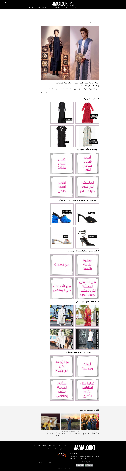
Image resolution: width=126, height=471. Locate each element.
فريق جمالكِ (48, 462)
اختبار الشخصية (42, 7)
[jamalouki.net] (63, 3)
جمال (86, 7)
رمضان (31, 7)
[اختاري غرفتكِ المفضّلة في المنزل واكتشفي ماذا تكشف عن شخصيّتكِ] (50, 422)
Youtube (73, 459)
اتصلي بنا (64, 462)
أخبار (66, 7)
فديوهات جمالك (42, 445)
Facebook (88, 457)
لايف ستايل (56, 7)
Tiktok (79, 459)
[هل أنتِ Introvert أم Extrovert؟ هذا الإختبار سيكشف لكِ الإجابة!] (70, 422)
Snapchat (95, 457)
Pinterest (80, 457)
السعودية (76, 7)
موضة (95, 7)
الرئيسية (97, 23)
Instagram (73, 457)
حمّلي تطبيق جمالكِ (84, 462)
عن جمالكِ (57, 462)
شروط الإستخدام (39, 462)
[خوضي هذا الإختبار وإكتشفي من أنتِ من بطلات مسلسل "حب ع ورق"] (90, 422)
